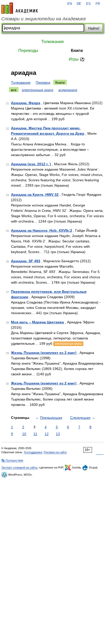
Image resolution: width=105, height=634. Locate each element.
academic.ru (19, 8)
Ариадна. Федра (25, 103)
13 (58, 434)
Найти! (93, 28)
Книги (77, 50)
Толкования (52, 41)
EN (69, 4)
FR (98, 4)
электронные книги (37, 90)
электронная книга (68, 344)
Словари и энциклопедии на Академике (43, 18)
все (14, 90)
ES (88, 4)
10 (24, 434)
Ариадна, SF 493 (25, 261)
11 (35, 434)
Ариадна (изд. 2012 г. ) (31, 164)
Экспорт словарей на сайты (19, 467)
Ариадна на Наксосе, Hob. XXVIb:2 (41, 230)
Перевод (43, 82)
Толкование (21, 82)
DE (79, 4)
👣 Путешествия (12, 460)
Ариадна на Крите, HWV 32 (35, 194)
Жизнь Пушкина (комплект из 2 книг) (43, 353)
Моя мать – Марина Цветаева (37, 322)
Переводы (28, 50)
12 (47, 434)
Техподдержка (33, 452)
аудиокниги (67, 90)
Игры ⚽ (77, 59)
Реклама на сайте (55, 452)
